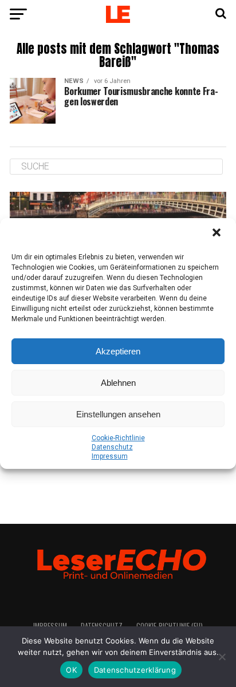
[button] (218, 233)
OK (71, 669)
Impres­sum (110, 456)
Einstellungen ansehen (118, 414)
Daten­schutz (112, 447)
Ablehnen (118, 383)
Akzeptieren (118, 351)
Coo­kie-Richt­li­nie (118, 438)
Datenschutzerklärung (135, 669)
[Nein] (221, 656)
